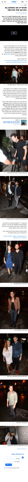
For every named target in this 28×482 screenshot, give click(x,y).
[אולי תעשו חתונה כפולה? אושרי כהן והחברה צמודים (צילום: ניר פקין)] (14, 198)
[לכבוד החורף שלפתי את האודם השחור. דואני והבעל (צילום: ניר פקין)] (14, 355)
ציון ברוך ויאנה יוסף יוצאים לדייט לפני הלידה (16, 60)
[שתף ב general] (2, 1)
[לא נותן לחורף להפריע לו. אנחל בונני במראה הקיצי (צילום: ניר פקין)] (14, 152)
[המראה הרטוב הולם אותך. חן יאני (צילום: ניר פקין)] (14, 309)
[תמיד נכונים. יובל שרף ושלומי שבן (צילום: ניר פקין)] (14, 263)
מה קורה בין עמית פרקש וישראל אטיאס (16, 62)
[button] (22, 1)
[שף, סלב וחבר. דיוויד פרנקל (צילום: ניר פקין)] (14, 402)
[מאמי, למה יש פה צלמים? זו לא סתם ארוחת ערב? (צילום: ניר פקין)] (14, 75)
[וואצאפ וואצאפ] (5, 1)
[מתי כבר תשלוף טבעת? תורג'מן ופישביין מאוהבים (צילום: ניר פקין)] (14, 436)
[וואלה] (14, 1)
